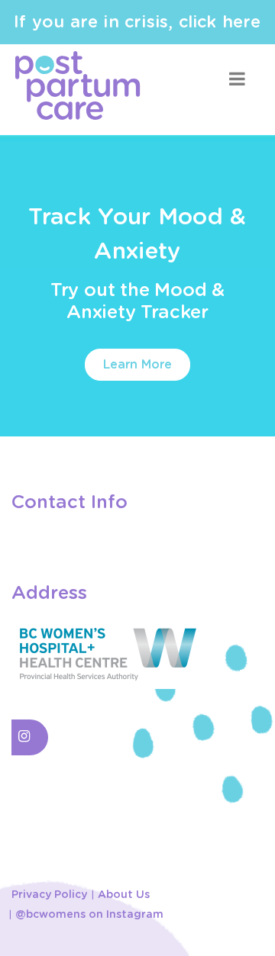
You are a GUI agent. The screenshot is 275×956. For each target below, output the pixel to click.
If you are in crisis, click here (137, 22)
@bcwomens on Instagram (89, 914)
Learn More (137, 365)
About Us (124, 895)
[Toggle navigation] (237, 79)
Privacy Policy (49, 895)
